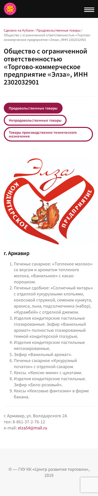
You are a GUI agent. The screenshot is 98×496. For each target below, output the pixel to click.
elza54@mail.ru (32, 428)
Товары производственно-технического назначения (43, 134)
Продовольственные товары (33, 108)
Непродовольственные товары (35, 120)
